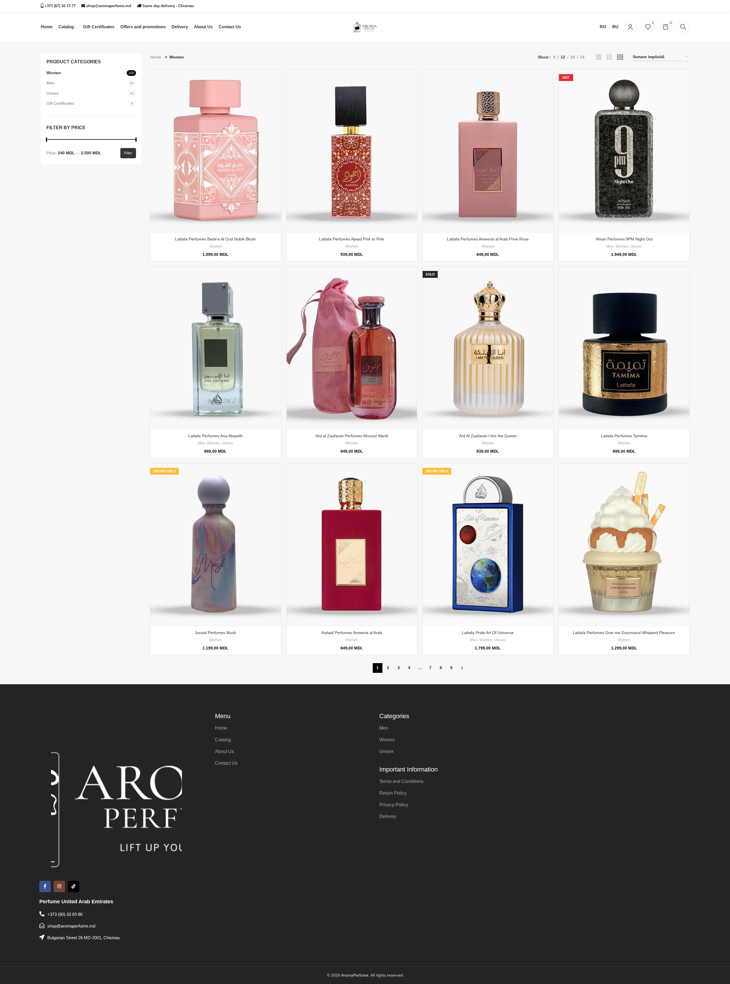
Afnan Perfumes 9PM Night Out (624, 239)
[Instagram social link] (677, 5)
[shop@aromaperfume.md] (41, 925)
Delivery (387, 816)
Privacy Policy (393, 804)
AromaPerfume (354, 975)
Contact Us (226, 763)
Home (155, 57)
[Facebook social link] (670, 5)
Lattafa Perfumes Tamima (624, 436)
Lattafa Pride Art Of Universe (488, 632)
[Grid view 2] (598, 57)
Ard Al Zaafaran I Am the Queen (488, 436)
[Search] (683, 27)
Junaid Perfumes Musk (215, 632)
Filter (128, 153)
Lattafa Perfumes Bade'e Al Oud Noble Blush (215, 239)
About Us (224, 751)
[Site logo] (365, 27)
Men (50, 83)
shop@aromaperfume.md (108, 6)
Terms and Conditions (401, 781)
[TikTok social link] (685, 5)
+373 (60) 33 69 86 (64, 914)
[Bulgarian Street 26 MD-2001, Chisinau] (41, 937)
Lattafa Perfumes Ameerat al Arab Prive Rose (488, 239)
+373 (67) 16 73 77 (59, 6)
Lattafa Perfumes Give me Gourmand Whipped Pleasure (624, 632)
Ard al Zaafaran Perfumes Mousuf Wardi (351, 436)
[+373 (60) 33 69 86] (41, 913)
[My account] (630, 27)
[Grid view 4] (620, 57)
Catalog (223, 739)
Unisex (52, 93)
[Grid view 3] (609, 57)
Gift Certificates (60, 103)
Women (53, 72)
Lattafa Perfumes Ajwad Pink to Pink (351, 239)
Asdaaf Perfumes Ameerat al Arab (351, 632)
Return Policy (393, 793)
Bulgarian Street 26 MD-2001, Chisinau (83, 937)
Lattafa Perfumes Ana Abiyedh (215, 436)
